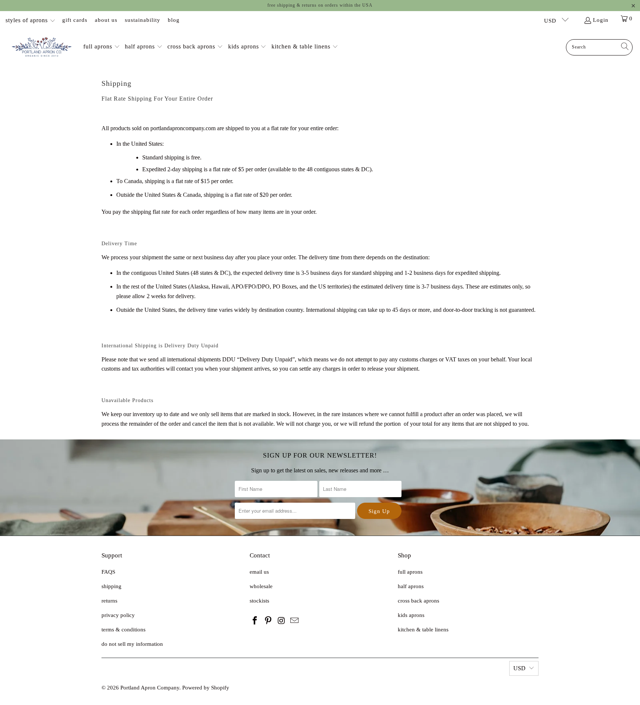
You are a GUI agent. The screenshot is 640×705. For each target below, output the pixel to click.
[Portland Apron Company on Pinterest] (268, 621)
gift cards (74, 20)
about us (106, 20)
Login (601, 20)
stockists (259, 601)
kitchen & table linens (423, 630)
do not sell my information (132, 644)
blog (174, 20)
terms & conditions (123, 630)
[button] (101, 47)
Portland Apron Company (149, 688)
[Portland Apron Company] (41, 47)
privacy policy (118, 615)
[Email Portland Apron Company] (294, 621)
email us (259, 572)
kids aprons (411, 615)
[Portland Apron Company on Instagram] (281, 621)
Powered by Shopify (205, 688)
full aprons (410, 572)
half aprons (411, 586)
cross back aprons (418, 601)
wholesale (261, 586)
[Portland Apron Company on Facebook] (255, 621)
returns (109, 601)
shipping (111, 586)
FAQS (108, 572)
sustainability (142, 20)
